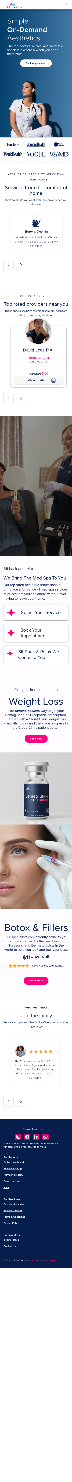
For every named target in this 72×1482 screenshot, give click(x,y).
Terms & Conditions (14, 1216)
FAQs (6, 1187)
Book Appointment (36, 63)
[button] (66, 4)
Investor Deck (11, 1239)
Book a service (11, 1181)
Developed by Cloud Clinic (41, 1260)
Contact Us (9, 1246)
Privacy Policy (11, 1223)
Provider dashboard (14, 1204)
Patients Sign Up (12, 1168)
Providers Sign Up (13, 1210)
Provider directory (13, 1174)
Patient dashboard (13, 1162)
